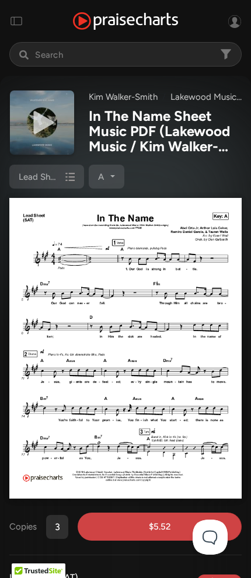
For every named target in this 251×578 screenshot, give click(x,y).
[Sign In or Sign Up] (235, 21)
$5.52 (159, 526)
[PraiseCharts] (125, 21)
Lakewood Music (203, 97)
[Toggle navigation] (16, 21)
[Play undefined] (42, 122)
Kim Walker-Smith (123, 97)
